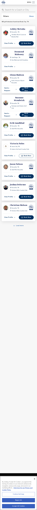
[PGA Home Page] (3, 2)
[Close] (34, 479)
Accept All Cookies (18, 506)
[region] (18, 493)
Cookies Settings (18, 494)
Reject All (18, 500)
